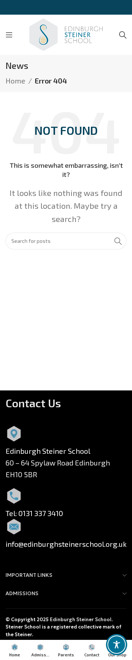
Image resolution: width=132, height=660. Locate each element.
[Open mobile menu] (9, 34)
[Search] (122, 34)
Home (15, 80)
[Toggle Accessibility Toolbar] (116, 645)
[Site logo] (66, 33)
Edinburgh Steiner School (80, 619)
